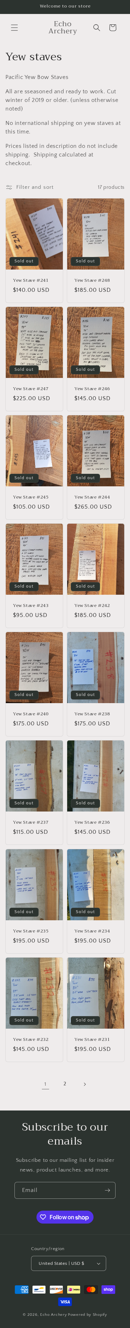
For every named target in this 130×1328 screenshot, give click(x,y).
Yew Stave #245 (30, 497)
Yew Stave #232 (30, 1039)
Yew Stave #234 (92, 931)
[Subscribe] (107, 1190)
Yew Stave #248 (92, 281)
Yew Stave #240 (30, 714)
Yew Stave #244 (92, 497)
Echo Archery (53, 1315)
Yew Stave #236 (92, 823)
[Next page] (84, 1084)
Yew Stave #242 (92, 606)
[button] (14, 28)
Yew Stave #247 (30, 389)
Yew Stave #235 (30, 931)
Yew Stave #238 (92, 714)
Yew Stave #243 (30, 606)
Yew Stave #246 (92, 389)
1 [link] (45, 1084)
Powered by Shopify (87, 1315)
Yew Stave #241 (30, 281)
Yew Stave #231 (92, 1039)
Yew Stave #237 (30, 823)
